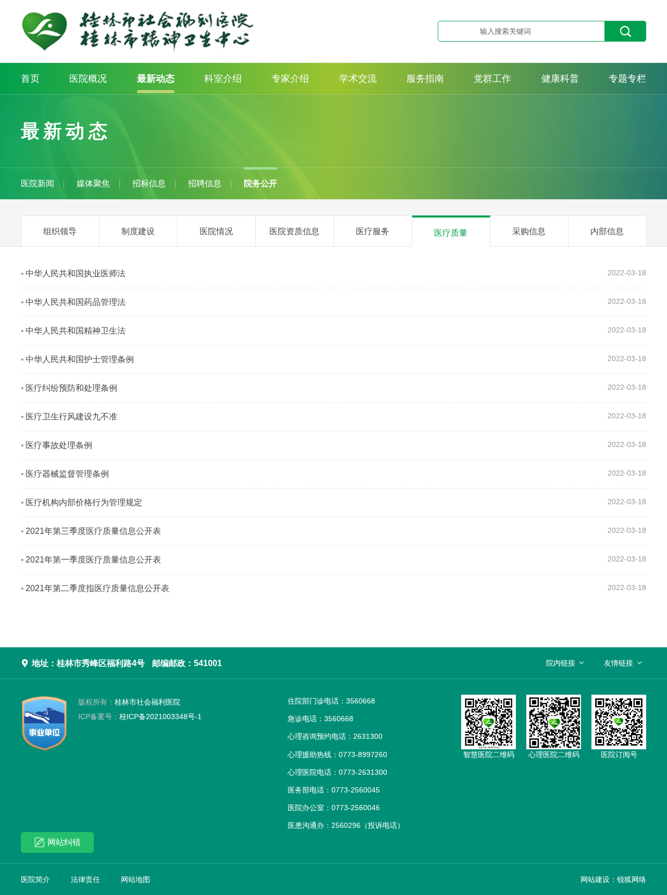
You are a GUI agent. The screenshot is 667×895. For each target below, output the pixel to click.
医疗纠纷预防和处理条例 (71, 387)
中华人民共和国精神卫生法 (76, 330)
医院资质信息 (294, 231)
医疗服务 (372, 231)
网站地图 (135, 879)
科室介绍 (223, 78)
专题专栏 (627, 78)
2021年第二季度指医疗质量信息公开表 (97, 588)
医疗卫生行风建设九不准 (71, 416)
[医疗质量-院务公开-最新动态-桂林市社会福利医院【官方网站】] (190, 31)
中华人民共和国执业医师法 (76, 273)
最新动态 (156, 78)
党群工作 (492, 78)
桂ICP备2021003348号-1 (140, 716)
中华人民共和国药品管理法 (76, 302)
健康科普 (560, 78)
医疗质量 (450, 232)
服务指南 (425, 78)
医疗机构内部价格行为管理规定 (84, 502)
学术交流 (358, 78)
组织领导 (60, 231)
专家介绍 (290, 78)
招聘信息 (204, 183)
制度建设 (138, 231)
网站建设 (595, 879)
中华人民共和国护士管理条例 (80, 359)
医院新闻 (37, 183)
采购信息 (529, 231)
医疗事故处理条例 (59, 445)
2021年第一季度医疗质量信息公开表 (93, 559)
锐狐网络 (631, 879)
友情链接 (618, 663)
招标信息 (149, 183)
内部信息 (607, 231)
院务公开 (260, 183)
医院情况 (216, 231)
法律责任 (85, 879)
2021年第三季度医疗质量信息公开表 (93, 531)
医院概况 (88, 78)
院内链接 (560, 663)
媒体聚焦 (93, 183)
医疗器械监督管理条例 (67, 473)
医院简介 (35, 879)
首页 (30, 78)
